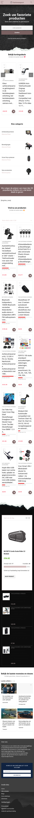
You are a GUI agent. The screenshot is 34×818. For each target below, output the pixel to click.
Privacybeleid (4, 806)
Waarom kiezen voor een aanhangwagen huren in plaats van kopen (9, 723)
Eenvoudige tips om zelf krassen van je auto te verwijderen (25, 723)
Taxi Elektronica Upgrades (25, 241)
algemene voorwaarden (7, 808)
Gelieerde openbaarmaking (8, 811)
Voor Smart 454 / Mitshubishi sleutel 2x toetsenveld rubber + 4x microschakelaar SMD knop (24, 473)
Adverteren (4, 798)
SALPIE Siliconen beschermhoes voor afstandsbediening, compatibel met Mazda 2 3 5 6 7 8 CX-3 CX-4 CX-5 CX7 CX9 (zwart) (21, 635)
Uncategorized (22, 704)
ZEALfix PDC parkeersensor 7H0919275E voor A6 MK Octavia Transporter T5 (19, 598)
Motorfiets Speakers (7, 297)
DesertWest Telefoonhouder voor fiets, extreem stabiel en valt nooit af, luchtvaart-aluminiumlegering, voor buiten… (21, 616)
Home (3, 788)
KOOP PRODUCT (13, 111)
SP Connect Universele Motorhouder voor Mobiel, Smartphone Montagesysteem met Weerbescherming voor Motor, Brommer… (20, 655)
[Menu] (2, 2)
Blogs (2, 793)
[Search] (31, 2)
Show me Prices (6, 134)
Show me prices (6, 172)
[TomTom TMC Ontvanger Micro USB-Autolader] (25, 71)
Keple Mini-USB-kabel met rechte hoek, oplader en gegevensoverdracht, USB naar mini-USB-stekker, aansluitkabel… (9, 475)
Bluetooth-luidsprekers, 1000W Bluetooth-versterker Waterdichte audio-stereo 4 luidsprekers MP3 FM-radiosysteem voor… (9, 310)
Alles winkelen (5, 791)
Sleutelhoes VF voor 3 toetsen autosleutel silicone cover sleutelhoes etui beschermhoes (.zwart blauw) (24, 307)
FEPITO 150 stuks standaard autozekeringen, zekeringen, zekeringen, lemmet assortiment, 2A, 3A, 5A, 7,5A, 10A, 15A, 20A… (25, 365)
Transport (5, 729)
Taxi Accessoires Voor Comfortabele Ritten (21, 608)
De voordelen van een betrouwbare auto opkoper (8, 698)
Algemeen (21, 727)
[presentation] (3, 75)
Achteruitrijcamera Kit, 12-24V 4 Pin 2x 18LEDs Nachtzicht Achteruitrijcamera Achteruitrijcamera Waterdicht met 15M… (9, 364)
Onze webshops (5, 796)
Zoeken (17, 32)
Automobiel (5, 702)
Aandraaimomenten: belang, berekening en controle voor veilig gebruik (25, 698)
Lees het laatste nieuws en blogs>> (17, 38)
